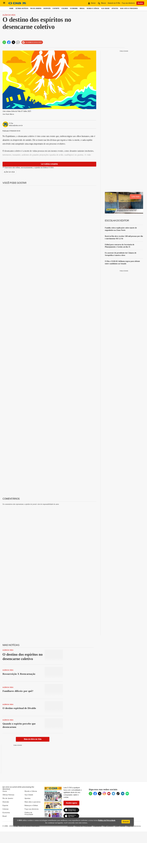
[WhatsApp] (90, 793)
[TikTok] (118, 793)
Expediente (97, 826)
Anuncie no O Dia (114, 3)
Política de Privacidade (29, 813)
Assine (140, 3)
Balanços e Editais (31, 805)
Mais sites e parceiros (129, 8)
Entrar (93, 3)
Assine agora (71, 803)
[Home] (17, 4)
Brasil (82, 8)
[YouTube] (109, 793)
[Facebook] (95, 793)
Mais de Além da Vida (32, 739)
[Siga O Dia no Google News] (32, 42)
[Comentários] (18, 42)
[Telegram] (113, 793)
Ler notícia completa (49, 164)
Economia (74, 8)
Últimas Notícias (22, 8)
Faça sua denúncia (128, 3)
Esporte (56, 8)
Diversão (47, 8)
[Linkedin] (122, 793)
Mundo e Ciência (93, 8)
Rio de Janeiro (35, 8)
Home (11, 8)
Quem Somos (120, 826)
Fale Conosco (108, 826)
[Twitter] (99, 793)
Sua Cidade (105, 8)
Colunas (64, 8)
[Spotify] (127, 793)
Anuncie (70, 826)
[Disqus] (49, 536)
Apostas (115, 8)
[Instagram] (104, 793)
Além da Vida (9, 15)
